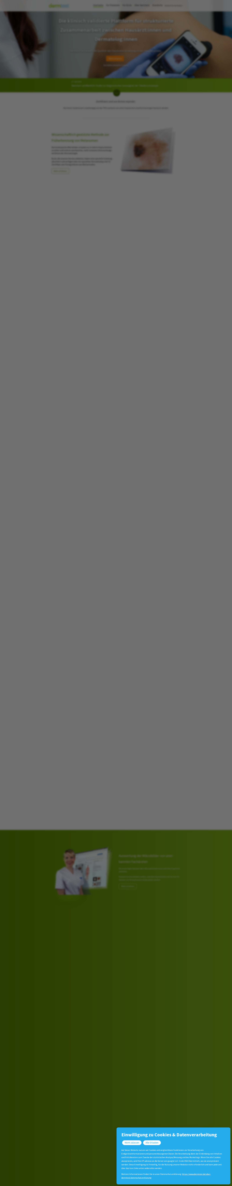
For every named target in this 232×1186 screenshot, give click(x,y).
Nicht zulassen (132, 1142)
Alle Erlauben (152, 1142)
